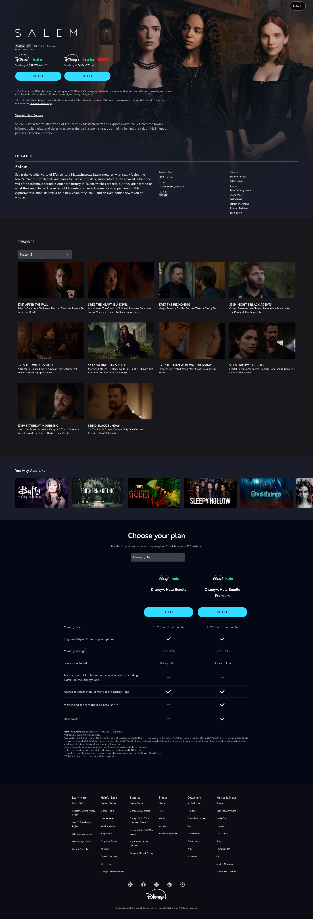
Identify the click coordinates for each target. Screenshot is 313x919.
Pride (189, 849)
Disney (162, 803)
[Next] (306, 492)
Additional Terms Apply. (41, 103)
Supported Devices (109, 841)
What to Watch (108, 826)
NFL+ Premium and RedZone (139, 843)
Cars (218, 856)
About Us (105, 849)
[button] (113, 797)
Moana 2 (220, 826)
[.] (130, 884)
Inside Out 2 (222, 818)
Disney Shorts (193, 833)
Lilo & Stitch (222, 833)
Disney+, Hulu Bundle (140, 811)
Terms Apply (71, 731)
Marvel (162, 818)
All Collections (194, 803)
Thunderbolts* (223, 849)
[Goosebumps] (266, 493)
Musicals (191, 811)
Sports (190, 826)
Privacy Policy (78, 803)
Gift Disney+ (106, 864)
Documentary (193, 841)
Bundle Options (137, 803)
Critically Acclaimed (196, 818)
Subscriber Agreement (82, 834)
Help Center (106, 833)
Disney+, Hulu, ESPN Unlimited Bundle (139, 820)
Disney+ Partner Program (112, 871)
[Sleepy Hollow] (210, 493)
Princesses (192, 856)
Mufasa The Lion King (226, 871)
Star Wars (163, 826)
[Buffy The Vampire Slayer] (41, 493)
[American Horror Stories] (154, 493)
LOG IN (297, 6)
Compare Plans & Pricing (141, 853)
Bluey (219, 841)
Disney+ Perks (107, 811)
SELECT (38, 76)
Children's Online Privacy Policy (83, 813)
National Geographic (168, 833)
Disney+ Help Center (150, 753)
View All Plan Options (29, 115)
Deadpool (221, 803)
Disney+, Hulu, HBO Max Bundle (141, 832)
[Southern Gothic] (98, 493)
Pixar (161, 811)
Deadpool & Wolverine (226, 811)
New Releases (107, 818)
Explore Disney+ (108, 803)
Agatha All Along (224, 864)
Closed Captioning (109, 856)
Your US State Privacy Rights (81, 824)
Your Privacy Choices (81, 841)
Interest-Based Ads (80, 849)
